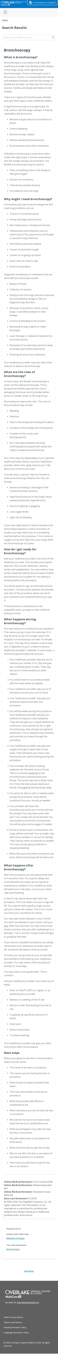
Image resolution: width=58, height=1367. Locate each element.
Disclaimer (29, 1271)
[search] (29, 37)
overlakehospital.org (28, 1302)
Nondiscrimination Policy (15, 1327)
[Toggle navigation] (5, 12)
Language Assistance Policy (16, 1332)
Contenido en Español (44, 2)
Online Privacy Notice (13, 1317)
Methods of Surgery (15, 1238)
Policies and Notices (13, 1322)
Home (5, 20)
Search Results (14, 27)
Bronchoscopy (13, 1249)
